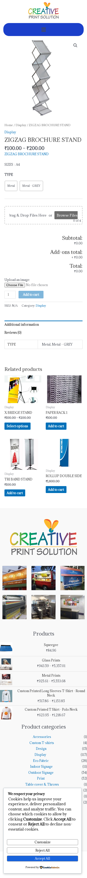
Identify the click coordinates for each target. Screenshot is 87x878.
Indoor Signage (41, 766)
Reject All (42, 850)
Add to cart (31, 294)
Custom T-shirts (41, 743)
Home (8, 125)
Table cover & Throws (42, 784)
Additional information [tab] (21, 324)
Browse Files (67, 215)
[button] (43, 29)
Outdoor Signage (41, 772)
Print (41, 778)
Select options (17, 426)
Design (41, 748)
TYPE (8, 174)
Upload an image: (17, 280)
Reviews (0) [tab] (12, 332)
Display (21, 125)
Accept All (42, 858)
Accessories (42, 737)
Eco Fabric (41, 761)
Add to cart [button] (56, 426)
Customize (43, 842)
